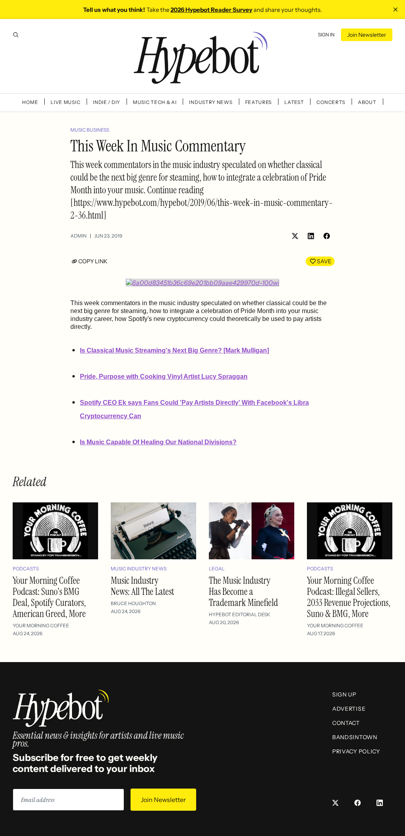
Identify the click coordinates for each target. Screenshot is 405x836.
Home (30, 102)
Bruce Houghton (133, 603)
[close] (395, 9)
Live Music (65, 102)
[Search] (16, 34)
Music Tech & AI (155, 102)
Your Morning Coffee (41, 625)
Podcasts (26, 569)
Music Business (89, 130)
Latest (294, 102)
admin (78, 236)
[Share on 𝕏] (295, 236)
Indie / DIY (106, 102)
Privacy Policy (356, 751)
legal (217, 569)
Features (258, 102)
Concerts (330, 102)
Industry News (210, 102)
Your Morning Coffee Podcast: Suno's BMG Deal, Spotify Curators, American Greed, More (49, 597)
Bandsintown (354, 737)
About (367, 102)
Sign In (326, 35)
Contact (346, 723)
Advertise (348, 708)
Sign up (344, 694)
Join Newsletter (366, 34)
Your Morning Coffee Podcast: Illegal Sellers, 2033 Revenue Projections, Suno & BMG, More (348, 597)
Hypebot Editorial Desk (239, 614)
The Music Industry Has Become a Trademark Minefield (243, 591)
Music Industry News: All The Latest (142, 586)
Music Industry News (139, 569)
